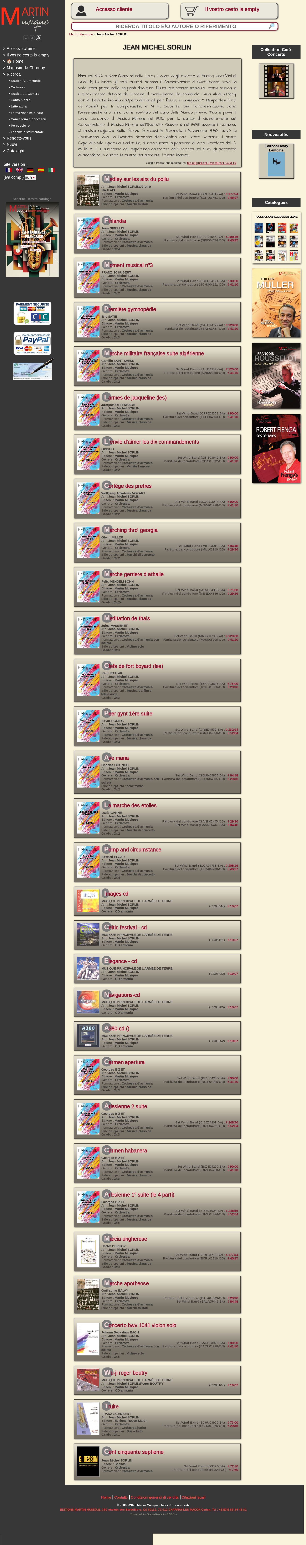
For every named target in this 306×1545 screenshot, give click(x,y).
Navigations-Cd (122, 995)
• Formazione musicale (26, 113)
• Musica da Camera (24, 93)
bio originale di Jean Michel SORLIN (211, 162)
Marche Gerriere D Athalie (133, 574)
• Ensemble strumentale (26, 132)
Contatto (121, 1497)
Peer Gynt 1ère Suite (128, 714)
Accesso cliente (114, 9)
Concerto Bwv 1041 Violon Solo (140, 1325)
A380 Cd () (116, 1029)
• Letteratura (18, 106)
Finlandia (115, 221)
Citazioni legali (193, 1497)
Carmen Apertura (124, 1062)
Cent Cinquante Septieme (133, 1452)
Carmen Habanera (125, 1151)
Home (106, 1497)
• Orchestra (17, 87)
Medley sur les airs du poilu (136, 179)
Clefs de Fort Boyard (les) (133, 666)
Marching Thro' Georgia (130, 530)
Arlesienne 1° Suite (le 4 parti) (139, 1195)
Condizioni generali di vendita (154, 1497)
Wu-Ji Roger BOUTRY (125, 1373)
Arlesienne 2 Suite (125, 1106)
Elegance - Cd (120, 961)
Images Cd (116, 894)
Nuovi (10, 144)
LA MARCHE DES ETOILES (130, 806)
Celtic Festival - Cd (125, 928)
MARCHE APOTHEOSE (126, 1283)
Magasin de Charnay (24, 67)
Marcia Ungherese (125, 1239)
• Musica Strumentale (25, 80)
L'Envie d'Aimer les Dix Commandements (151, 442)
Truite (111, 1406)
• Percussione (19, 125)
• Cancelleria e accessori (27, 119)
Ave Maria (116, 758)
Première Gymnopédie (130, 309)
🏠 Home (13, 61)
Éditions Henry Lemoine (276, 148)
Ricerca (12, 74)
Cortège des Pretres (128, 486)
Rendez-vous (17, 138)
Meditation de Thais (127, 618)
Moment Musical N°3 (128, 265)
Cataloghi (13, 151)
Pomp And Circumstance (132, 850)
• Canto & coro (19, 100)
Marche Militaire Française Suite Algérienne (154, 354)
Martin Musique (81, 34)
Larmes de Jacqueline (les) (135, 398)
